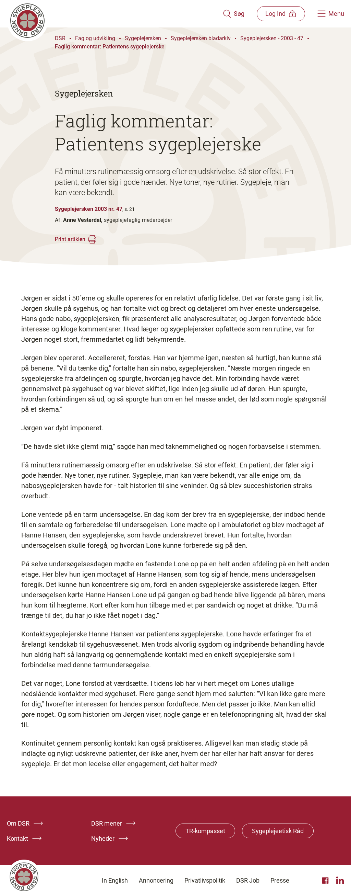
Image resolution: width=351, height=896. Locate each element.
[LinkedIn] (340, 880)
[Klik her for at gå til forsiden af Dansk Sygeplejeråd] (115, 13)
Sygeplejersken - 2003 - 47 (271, 38)
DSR (60, 38)
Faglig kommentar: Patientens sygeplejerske (110, 46)
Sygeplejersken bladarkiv (201, 38)
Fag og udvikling (95, 38)
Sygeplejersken (143, 38)
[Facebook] (326, 880)
